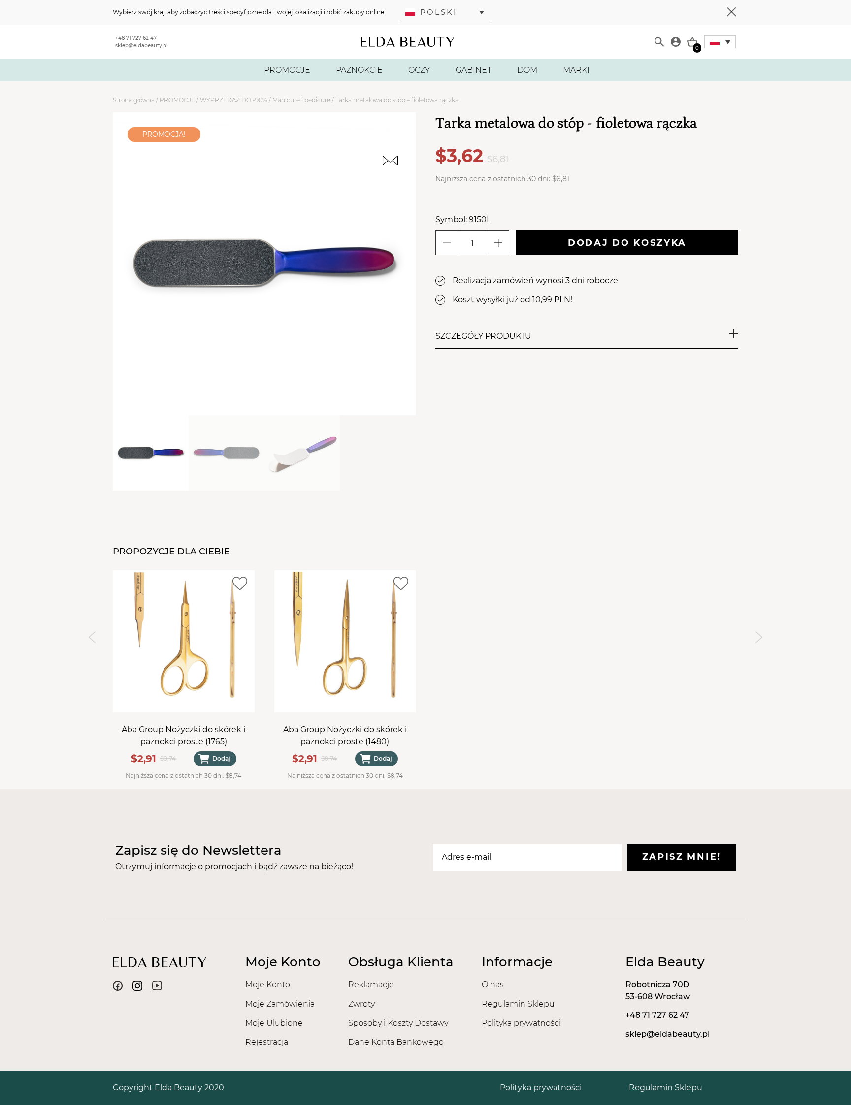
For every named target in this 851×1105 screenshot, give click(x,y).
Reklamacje (371, 984)
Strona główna (134, 100)
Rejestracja (266, 1042)
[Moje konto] (676, 42)
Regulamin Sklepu (518, 1003)
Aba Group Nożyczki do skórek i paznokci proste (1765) (183, 735)
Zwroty (361, 1003)
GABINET (473, 70)
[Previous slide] (92, 637)
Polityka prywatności (521, 1023)
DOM (527, 70)
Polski (439, 12)
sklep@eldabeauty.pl (141, 45)
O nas (493, 984)
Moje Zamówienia (280, 1003)
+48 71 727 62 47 (136, 38)
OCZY (419, 70)
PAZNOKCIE (359, 70)
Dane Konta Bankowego (396, 1042)
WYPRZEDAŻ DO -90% (233, 100)
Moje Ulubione (274, 1023)
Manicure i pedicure (301, 100)
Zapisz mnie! (681, 856)
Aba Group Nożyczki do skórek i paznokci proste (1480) (345, 735)
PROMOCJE (287, 70)
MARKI (576, 70)
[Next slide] (759, 637)
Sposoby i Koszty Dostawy (398, 1023)
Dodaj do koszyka (627, 242)
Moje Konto (267, 984)
